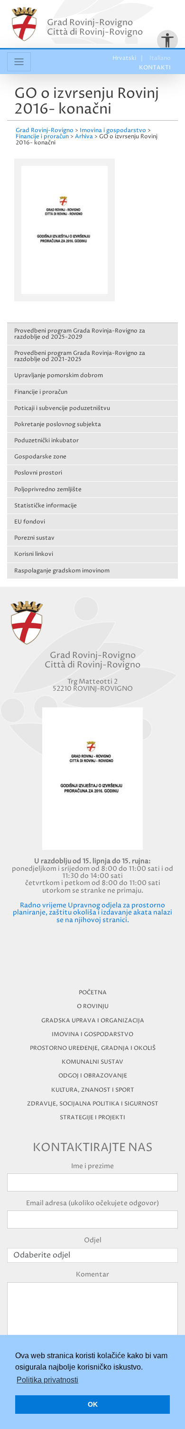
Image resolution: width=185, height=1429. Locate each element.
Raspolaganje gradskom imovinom (62, 571)
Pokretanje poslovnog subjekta (57, 424)
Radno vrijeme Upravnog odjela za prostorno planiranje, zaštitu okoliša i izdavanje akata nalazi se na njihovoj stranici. (92, 912)
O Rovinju (93, 1006)
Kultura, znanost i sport (92, 1090)
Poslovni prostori (38, 473)
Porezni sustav (34, 538)
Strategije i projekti (92, 1118)
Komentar (92, 1274)
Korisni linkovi (33, 554)
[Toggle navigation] (19, 61)
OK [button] (93, 1404)
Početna (93, 993)
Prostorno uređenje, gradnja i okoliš (93, 1048)
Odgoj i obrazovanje (92, 1076)
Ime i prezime (92, 1166)
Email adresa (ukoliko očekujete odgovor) (92, 1203)
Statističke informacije (45, 506)
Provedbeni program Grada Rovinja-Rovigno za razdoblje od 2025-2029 (79, 334)
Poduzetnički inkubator (46, 441)
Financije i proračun (40, 392)
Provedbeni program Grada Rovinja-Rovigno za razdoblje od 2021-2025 (79, 356)
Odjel (93, 1240)
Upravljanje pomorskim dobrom (58, 376)
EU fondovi (29, 522)
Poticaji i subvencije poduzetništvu (62, 408)
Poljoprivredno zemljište (48, 490)
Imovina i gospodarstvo (92, 1034)
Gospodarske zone (40, 457)
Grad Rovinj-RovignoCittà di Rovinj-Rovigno (95, 27)
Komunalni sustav (92, 1062)
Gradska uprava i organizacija (92, 1021)
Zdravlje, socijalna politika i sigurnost (92, 1104)
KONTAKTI (155, 68)
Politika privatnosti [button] (47, 1380)
